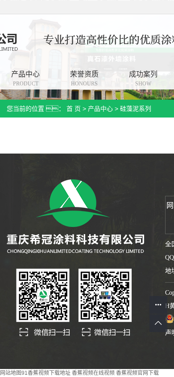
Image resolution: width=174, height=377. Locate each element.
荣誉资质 (84, 78)
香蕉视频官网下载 (137, 373)
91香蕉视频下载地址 (45, 373)
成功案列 (143, 78)
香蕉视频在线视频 (93, 373)
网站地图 (10, 373)
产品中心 (100, 108)
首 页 (73, 108)
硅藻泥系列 (135, 108)
